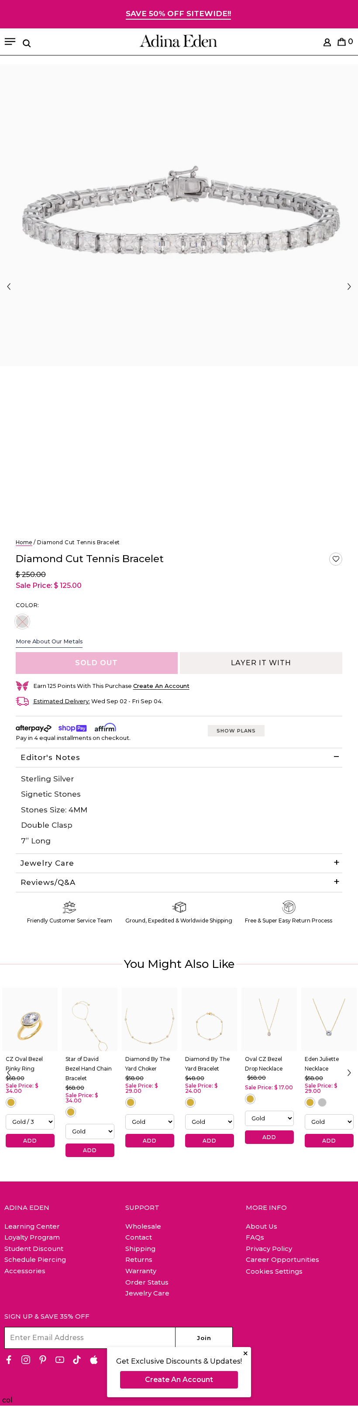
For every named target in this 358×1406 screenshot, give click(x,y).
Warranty (140, 1271)
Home (24, 542)
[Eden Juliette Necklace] (329, 1019)
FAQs (255, 1237)
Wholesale (143, 1226)
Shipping (140, 1248)
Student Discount (33, 1248)
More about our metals (49, 641)
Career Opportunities (282, 1259)
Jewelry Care (47, 863)
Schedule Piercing (35, 1259)
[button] (335, 559)
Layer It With (261, 663)
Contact (138, 1237)
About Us (261, 1226)
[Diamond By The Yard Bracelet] (209, 1019)
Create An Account (179, 1379)
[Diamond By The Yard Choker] (149, 1019)
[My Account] (327, 44)
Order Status (147, 1282)
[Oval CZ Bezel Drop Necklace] (269, 1019)
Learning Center (32, 1226)
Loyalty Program (32, 1237)
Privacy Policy (269, 1248)
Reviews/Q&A (48, 882)
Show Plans (236, 731)
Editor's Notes (50, 757)
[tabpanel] (179, 215)
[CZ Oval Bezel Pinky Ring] (30, 1019)
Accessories (24, 1271)
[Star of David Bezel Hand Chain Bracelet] (89, 1019)
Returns (138, 1259)
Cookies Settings (274, 1271)
